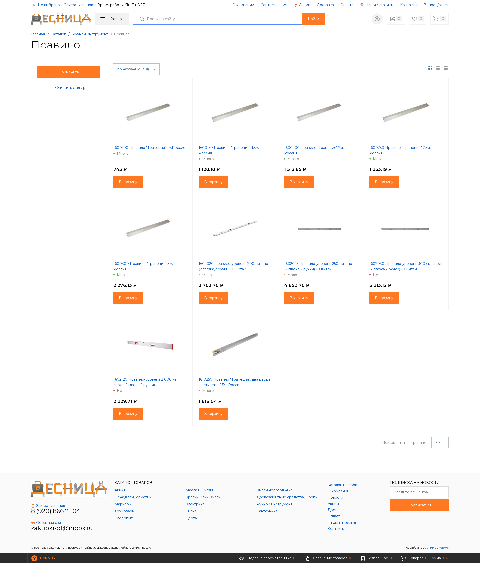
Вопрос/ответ (436, 5)
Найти (313, 19)
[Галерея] (438, 68)
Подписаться (420, 505)
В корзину (128, 182)
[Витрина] (430, 68)
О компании (243, 5)
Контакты (408, 5)
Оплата (347, 5)
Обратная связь (50, 522)
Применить (69, 72)
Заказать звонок (78, 5)
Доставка (325, 5)
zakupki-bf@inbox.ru (62, 528)
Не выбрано (48, 5)
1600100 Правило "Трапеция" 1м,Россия (149, 147)
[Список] (446, 68)
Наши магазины (379, 5)
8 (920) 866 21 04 (55, 511)
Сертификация (274, 5)
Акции (304, 5)
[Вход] (377, 18)
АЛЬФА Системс (437, 547)
